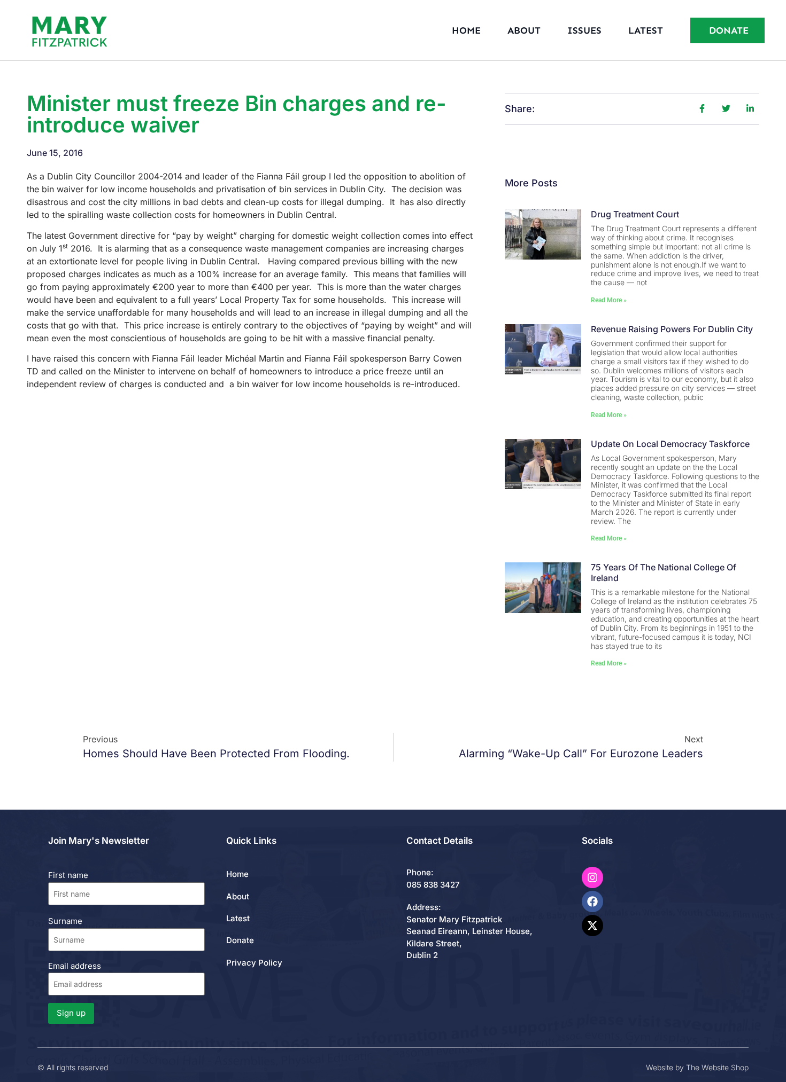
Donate (240, 940)
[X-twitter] (592, 925)
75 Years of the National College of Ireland (663, 572)
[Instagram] (592, 877)
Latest (645, 30)
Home (466, 30)
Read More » (609, 300)
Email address (74, 966)
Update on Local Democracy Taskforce (670, 443)
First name (68, 875)
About (524, 30)
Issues (584, 30)
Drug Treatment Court (635, 214)
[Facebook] (592, 901)
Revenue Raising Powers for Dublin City (672, 329)
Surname (65, 921)
